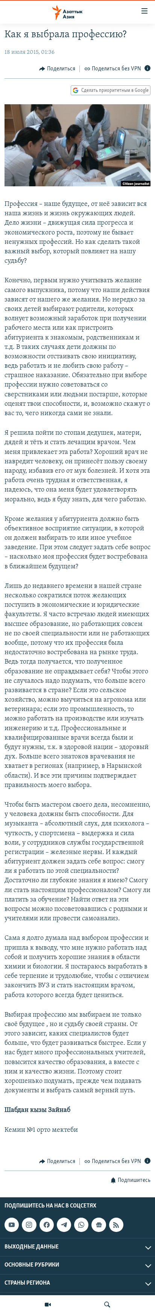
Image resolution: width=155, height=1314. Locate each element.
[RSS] (116, 1225)
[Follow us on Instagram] (29, 1225)
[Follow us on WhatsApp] (81, 1225)
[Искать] (107, 1304)
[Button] (57, 69)
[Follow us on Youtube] (12, 1225)
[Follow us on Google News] (98, 1225)
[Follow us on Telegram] (64, 1225)
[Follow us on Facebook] (47, 1225)
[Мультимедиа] (47, 1304)
